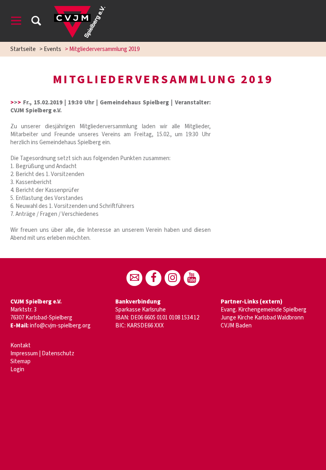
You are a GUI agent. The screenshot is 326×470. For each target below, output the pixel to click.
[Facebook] (153, 278)
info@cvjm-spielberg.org (60, 325)
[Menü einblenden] (16, 22)
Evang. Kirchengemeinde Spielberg (264, 310)
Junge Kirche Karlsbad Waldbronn (262, 317)
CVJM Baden (236, 325)
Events (52, 49)
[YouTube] (192, 278)
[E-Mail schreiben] (134, 278)
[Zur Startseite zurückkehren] (79, 10)
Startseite (23, 49)
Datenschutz (58, 353)
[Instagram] (172, 278)
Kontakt (20, 345)
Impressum (24, 353)
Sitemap (20, 361)
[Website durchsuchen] (36, 22)
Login (17, 369)
